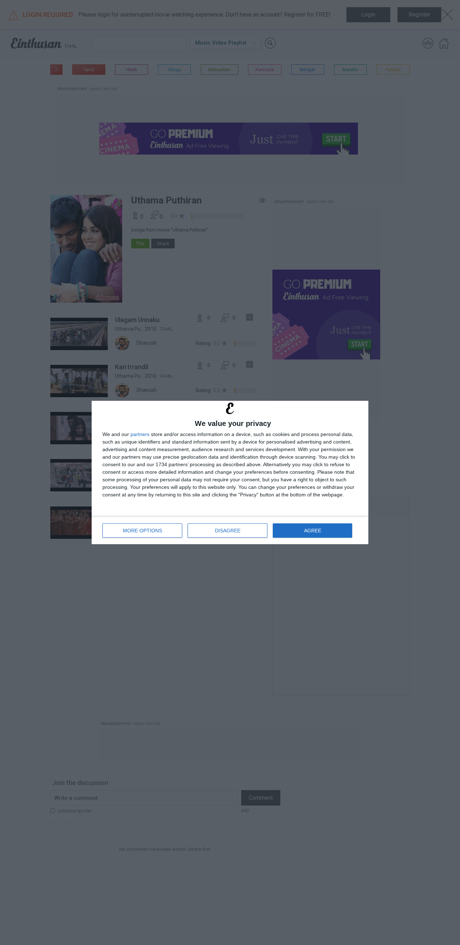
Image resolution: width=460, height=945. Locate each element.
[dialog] (230, 472)
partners (140, 434)
